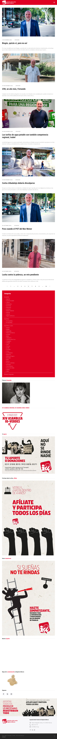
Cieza (7, 344)
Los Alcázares (9, 352)
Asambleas (6, 319)
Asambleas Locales (8, 325)
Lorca (7, 351)
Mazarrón (8, 354)
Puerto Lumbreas (10, 363)
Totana (8, 369)
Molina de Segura (10, 356)
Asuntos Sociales (10, 300)
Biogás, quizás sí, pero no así (14, 43)
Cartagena (8, 341)
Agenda (8, 299)
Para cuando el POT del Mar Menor (17, 229)
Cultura (8, 302)
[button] (54, 2)
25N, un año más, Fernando (14, 89)
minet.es (3, 737)
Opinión (17, 39)
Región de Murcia (10, 315)
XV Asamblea (9, 322)
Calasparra (8, 337)
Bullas (7, 336)
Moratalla (8, 357)
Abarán (8, 327)
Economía (8, 305)
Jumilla (7, 347)
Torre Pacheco (9, 366)
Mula (7, 359)
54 (46, 286)
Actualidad (6, 297)
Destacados (9, 304)
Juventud (8, 309)
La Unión (8, 349)
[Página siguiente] (49, 286)
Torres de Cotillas (10, 368)
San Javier (8, 364)
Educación (8, 307)
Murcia (7, 361)
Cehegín (8, 342)
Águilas (8, 329)
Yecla (7, 371)
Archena (8, 334)
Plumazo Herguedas (9, 374)
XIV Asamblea (9, 321)
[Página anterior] (7, 286)
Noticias (8, 312)
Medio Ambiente (10, 310)
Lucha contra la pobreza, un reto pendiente (20, 274)
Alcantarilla (8, 331)
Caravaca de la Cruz (10, 339)
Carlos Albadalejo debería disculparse (18, 183)
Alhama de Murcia (10, 332)
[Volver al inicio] (9, 2)
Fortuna (8, 346)
